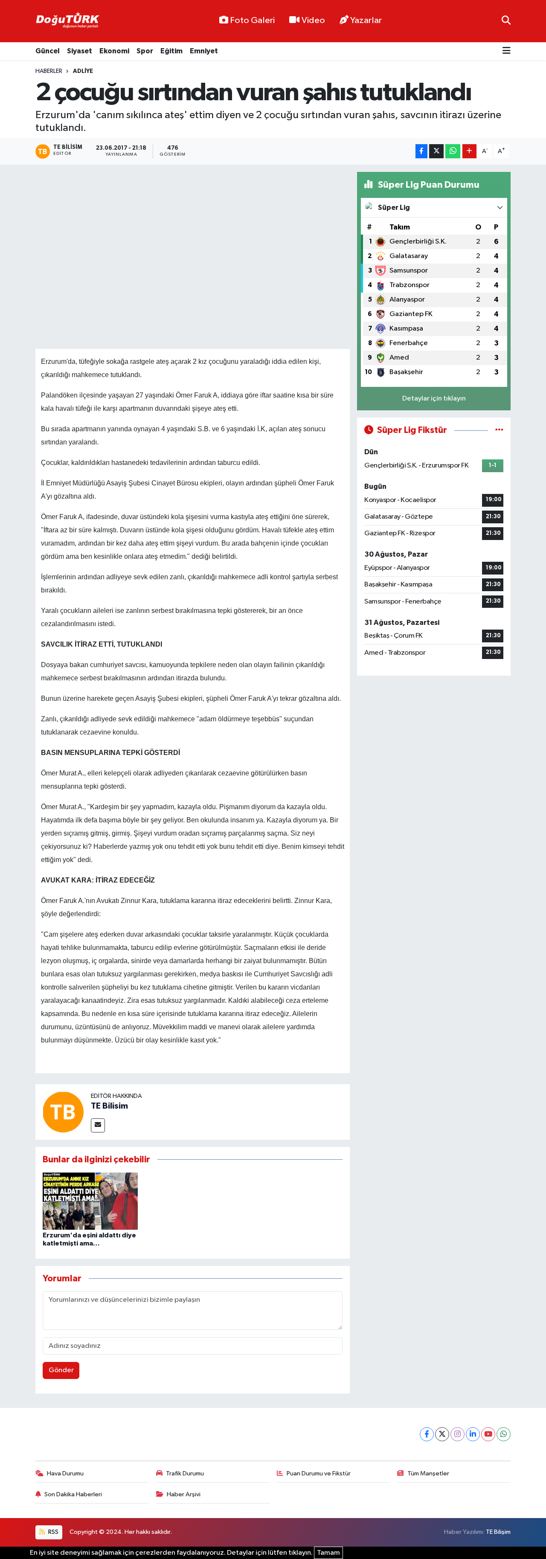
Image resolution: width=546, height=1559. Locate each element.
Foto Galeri (252, 20)
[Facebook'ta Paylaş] (421, 151)
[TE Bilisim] (63, 1111)
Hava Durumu (65, 1473)
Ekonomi (114, 51)
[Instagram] (457, 1434)
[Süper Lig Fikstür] (499, 430)
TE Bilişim (498, 1532)
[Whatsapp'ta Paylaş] (452, 151)
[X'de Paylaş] (436, 151)
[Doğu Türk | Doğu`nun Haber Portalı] (67, 21)
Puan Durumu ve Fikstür (319, 1473)
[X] (442, 1434)
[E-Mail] (98, 1125)
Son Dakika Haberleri (73, 1494)
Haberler (48, 71)
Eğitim (171, 51)
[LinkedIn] (473, 1434)
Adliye (83, 71)
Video (313, 20)
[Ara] (506, 21)
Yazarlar (366, 20)
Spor (144, 51)
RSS (52, 1532)
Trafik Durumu (185, 1473)
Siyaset (79, 51)
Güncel (47, 51)
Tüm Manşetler (428, 1473)
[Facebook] (427, 1434)
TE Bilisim (109, 1106)
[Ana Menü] (506, 51)
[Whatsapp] (504, 1434)
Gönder (61, 1370)
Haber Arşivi (183, 1494)
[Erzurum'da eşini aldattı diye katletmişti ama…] (90, 1201)
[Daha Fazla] (469, 151)
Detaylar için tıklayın (434, 398)
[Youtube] (488, 1434)
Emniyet (204, 51)
